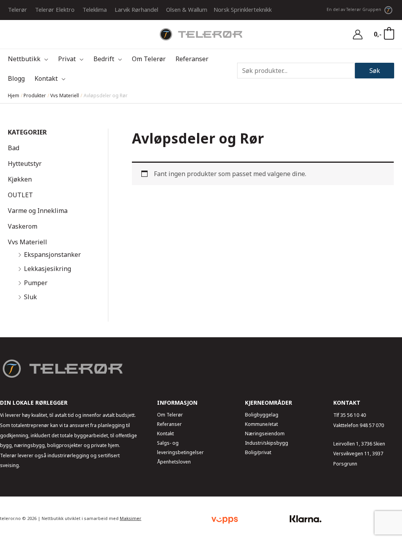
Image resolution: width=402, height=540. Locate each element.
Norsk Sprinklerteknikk (243, 9)
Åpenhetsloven (174, 461)
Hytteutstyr (25, 163)
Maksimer (130, 518)
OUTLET (20, 195)
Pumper (36, 282)
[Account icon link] (357, 34)
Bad (13, 148)
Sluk (30, 297)
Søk (374, 70)
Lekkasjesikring (47, 268)
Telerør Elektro (55, 9)
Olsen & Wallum (186, 9)
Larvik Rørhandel (136, 9)
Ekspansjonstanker (52, 254)
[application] (44, 59)
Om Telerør (170, 414)
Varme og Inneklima (38, 210)
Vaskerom (22, 226)
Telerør (17, 9)
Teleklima (94, 9)
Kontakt (165, 433)
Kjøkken (20, 179)
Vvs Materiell (27, 242)
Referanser (169, 424)
